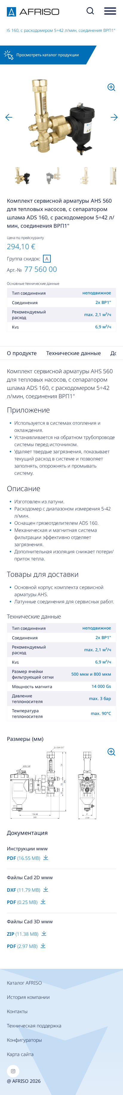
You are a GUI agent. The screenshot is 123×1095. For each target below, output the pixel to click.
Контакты (17, 1011)
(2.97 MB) (23, 946)
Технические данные (73, 353)
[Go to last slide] (8, 117)
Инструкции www (27, 848)
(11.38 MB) (23, 934)
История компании (28, 997)
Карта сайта (20, 1054)
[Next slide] (114, 117)
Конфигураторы (24, 1040)
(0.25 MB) (23, 902)
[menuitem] (22, 176)
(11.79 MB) (24, 890)
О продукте (22, 353)
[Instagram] (13, 1071)
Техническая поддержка (34, 1025)
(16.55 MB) (24, 858)
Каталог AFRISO (24, 983)
